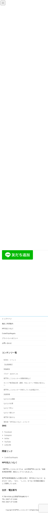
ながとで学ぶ (8, 408)
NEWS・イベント (10, 360)
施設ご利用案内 (7, 324)
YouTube (7, 442)
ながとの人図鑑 (9, 399)
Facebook (8, 432)
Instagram (8, 435)
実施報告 (7, 369)
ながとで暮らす (9, 413)
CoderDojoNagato (8, 333)
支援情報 (7, 394)
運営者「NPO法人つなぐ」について (16, 422)
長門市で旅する (9, 417)
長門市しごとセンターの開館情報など (17, 378)
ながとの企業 (8, 404)
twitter (6, 438)
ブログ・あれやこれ (11, 374)
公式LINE (7, 445)
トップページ (7, 319)
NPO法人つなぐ (7, 328)
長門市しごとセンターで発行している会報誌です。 (22, 390)
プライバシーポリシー (10, 338)
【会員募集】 (8, 364)
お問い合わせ (7, 343)
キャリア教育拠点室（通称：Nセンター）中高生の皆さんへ (24, 384)
